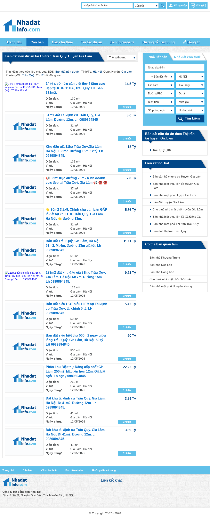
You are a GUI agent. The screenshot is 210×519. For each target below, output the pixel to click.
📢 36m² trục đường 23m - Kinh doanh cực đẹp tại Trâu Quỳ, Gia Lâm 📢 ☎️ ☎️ (76, 180)
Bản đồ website (122, 42)
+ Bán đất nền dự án (157, 77)
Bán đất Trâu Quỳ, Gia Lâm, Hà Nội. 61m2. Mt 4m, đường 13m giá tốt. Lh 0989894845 (73, 245)
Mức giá (184, 101)
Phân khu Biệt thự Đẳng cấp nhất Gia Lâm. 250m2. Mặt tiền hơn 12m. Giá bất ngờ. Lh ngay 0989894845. (75, 371)
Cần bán (27, 470)
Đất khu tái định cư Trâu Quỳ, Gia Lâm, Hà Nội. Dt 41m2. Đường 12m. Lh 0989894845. (75, 403)
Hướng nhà (185, 110)
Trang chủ (14, 42)
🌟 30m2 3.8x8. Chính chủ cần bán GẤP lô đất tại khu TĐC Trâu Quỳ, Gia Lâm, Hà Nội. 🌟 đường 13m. (76, 214)
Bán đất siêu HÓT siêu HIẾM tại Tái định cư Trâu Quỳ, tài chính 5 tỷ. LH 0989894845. (76, 308)
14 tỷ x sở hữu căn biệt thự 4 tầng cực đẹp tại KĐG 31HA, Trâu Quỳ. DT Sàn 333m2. (75, 88)
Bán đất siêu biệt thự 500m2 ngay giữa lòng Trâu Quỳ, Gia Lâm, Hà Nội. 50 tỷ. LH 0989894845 (76, 340)
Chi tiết (127, 107)
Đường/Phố (155, 93)
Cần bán (140, 5)
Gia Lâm (153, 85)
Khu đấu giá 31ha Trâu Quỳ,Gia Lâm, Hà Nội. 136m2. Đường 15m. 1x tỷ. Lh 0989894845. (74, 151)
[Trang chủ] (14, 484)
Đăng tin (194, 42)
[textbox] (175, 67)
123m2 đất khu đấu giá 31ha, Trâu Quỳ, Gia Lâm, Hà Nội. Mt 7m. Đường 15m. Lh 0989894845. (76, 277)
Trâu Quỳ (184, 85)
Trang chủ (8, 470)
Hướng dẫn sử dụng (104, 470)
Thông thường (117, 57)
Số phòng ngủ (156, 110)
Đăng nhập (180, 5)
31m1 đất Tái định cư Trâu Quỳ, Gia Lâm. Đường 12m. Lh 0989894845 (73, 117)
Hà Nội (183, 76)
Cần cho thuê (62, 42)
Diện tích (153, 101)
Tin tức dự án (91, 42)
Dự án (182, 93)
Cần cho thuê (49, 470)
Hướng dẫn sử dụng (159, 42)
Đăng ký (201, 5)
